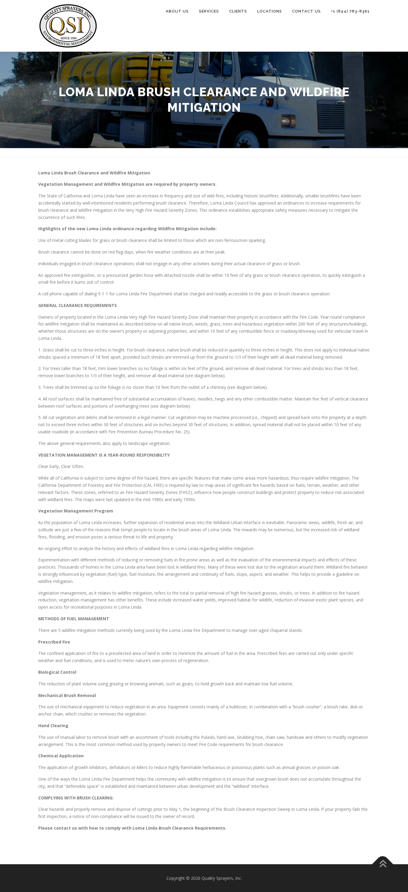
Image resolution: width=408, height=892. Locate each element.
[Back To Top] (382, 864)
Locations (269, 11)
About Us (177, 11)
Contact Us (306, 11)
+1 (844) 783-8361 (350, 11)
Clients (238, 11)
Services (209, 11)
